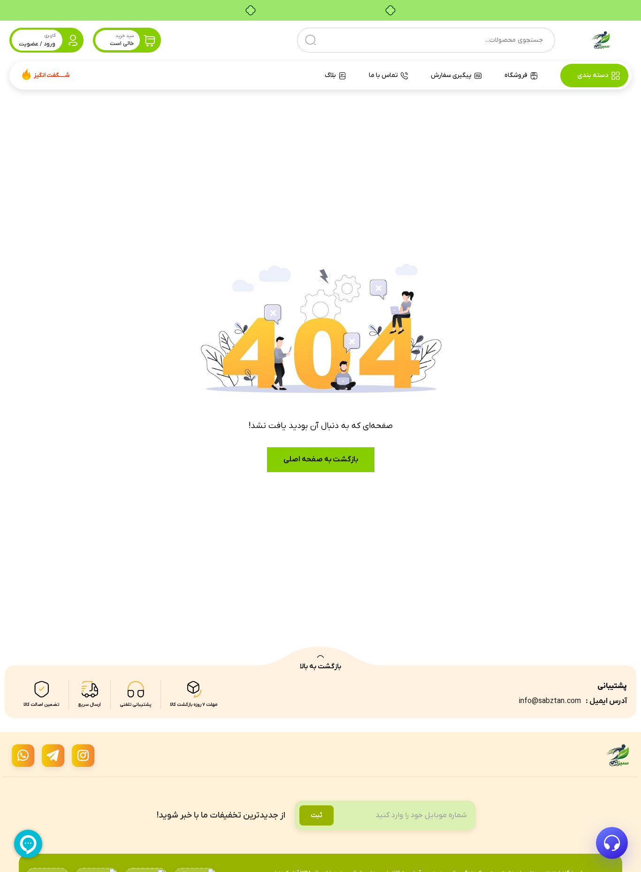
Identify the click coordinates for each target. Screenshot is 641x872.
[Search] (310, 40)
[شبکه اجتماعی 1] (83, 755)
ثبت (316, 815)
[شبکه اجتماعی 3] (23, 755)
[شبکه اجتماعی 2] (53, 755)
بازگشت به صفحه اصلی (320, 459)
